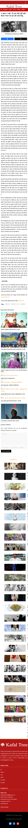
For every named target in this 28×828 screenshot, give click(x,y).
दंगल (18, 304)
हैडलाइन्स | (6, 9)
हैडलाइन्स (2, 772)
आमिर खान (7, 304)
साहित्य (23, 9)
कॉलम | (11, 9)
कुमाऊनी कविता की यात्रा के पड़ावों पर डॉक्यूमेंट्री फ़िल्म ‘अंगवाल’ (13, 394)
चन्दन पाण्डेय (13, 304)
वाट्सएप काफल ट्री (5, 297)
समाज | (15, 9)
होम (1, 769)
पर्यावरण (2, 777)
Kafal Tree (8, 18)
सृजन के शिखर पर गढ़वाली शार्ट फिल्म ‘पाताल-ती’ (10, 420)
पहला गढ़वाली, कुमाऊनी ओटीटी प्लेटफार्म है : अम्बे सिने (11, 400)
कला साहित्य (3, 780)
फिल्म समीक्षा (23, 304)
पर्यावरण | (19, 9)
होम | (2, 9)
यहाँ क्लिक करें (20, 301)
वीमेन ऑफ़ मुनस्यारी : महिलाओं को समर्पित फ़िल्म (10, 385)
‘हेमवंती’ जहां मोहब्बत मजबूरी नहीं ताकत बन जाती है (10, 329)
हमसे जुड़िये (3, 782)
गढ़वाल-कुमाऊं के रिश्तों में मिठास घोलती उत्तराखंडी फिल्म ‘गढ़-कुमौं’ (13, 349)
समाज (2, 774)
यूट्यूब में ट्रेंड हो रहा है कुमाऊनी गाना (8, 378)
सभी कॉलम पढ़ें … (14, 459)
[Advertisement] (14, 732)
